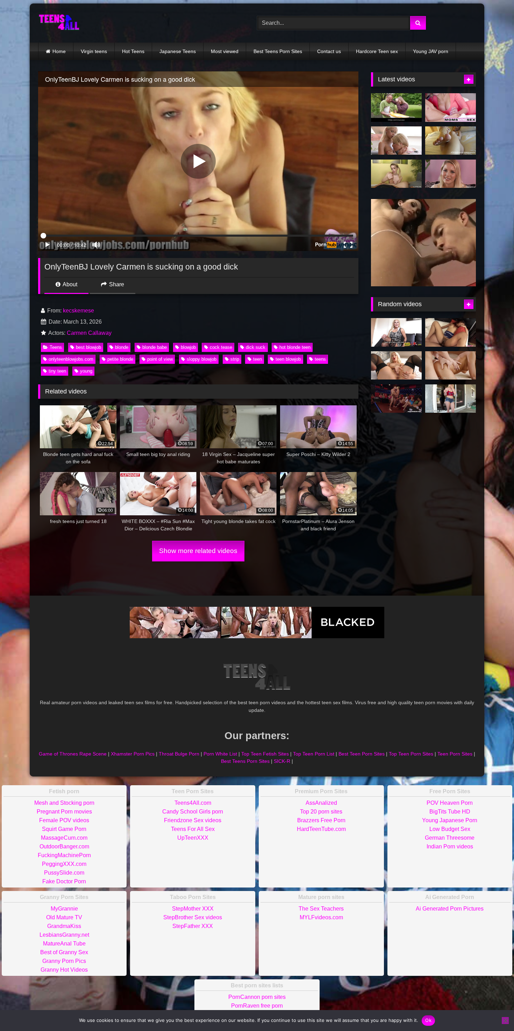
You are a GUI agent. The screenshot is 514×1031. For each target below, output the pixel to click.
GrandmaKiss (64, 926)
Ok (428, 1020)
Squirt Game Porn (64, 829)
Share (116, 284)
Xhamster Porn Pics (133, 754)
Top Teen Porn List (313, 754)
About (69, 284)
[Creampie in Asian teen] (450, 332)
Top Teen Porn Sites (411, 754)
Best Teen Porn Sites (361, 754)
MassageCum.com (64, 838)
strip (234, 359)
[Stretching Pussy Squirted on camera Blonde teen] (396, 365)
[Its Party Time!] (396, 398)
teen (257, 359)
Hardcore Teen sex (377, 51)
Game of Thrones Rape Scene (73, 754)
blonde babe (154, 347)
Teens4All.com (192, 803)
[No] (505, 1020)
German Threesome (449, 838)
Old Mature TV (64, 917)
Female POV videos (64, 820)
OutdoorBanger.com (64, 846)
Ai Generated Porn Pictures (450, 909)
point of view (160, 359)
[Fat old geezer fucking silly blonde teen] (396, 107)
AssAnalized (321, 803)
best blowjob (88, 347)
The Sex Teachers (321, 909)
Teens (56, 347)
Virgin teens (94, 51)
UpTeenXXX (192, 838)
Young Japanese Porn (449, 820)
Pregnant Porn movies (64, 812)
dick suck (255, 347)
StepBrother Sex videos (192, 917)
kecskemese (78, 311)
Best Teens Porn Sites (278, 51)
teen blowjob (288, 359)
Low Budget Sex (449, 829)
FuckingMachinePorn (64, 855)
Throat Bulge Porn (179, 754)
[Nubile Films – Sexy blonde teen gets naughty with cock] (450, 365)
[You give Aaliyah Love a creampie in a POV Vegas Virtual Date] (450, 140)
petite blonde (120, 359)
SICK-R (282, 761)
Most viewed (224, 51)
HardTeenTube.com (321, 829)
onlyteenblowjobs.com (71, 359)
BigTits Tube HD (449, 812)
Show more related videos (198, 550)
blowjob (188, 347)
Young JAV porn (430, 51)
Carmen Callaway (89, 333)
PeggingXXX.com (64, 864)
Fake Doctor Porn (64, 881)
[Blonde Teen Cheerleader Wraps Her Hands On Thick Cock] (396, 174)
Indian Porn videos (450, 846)
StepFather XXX (192, 926)
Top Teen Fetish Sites (265, 754)
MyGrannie (64, 909)
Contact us (329, 51)
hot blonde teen (294, 347)
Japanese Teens (177, 51)
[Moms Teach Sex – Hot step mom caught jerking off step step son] (450, 107)
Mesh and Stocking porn (64, 803)
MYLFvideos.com (321, 917)
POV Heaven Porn (450, 803)
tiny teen (57, 371)
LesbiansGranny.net (64, 935)
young (86, 371)
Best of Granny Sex (64, 952)
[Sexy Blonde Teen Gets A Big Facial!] (450, 174)
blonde (121, 347)
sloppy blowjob (201, 359)
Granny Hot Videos (64, 970)
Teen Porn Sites (454, 754)
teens (320, 359)
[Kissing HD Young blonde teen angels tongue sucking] (396, 140)
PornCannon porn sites (257, 997)
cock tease (221, 347)
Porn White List (220, 754)
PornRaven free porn (257, 1006)
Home (59, 51)
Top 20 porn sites (321, 812)
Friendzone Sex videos (192, 820)
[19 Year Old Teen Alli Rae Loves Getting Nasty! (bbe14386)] (450, 398)
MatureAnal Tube (64, 944)
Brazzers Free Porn (321, 820)
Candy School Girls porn (192, 812)
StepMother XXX (193, 909)
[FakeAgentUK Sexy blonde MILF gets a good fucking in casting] (396, 332)
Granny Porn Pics (64, 961)
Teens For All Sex (193, 829)
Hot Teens (133, 51)
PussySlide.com (64, 873)
